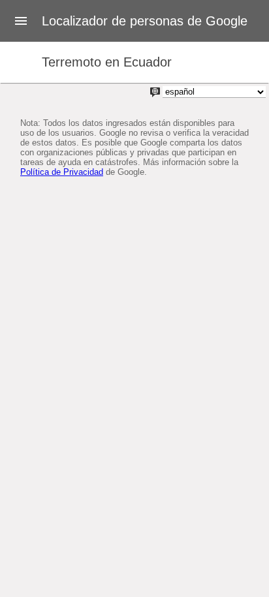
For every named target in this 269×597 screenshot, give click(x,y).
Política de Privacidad (61, 172)
